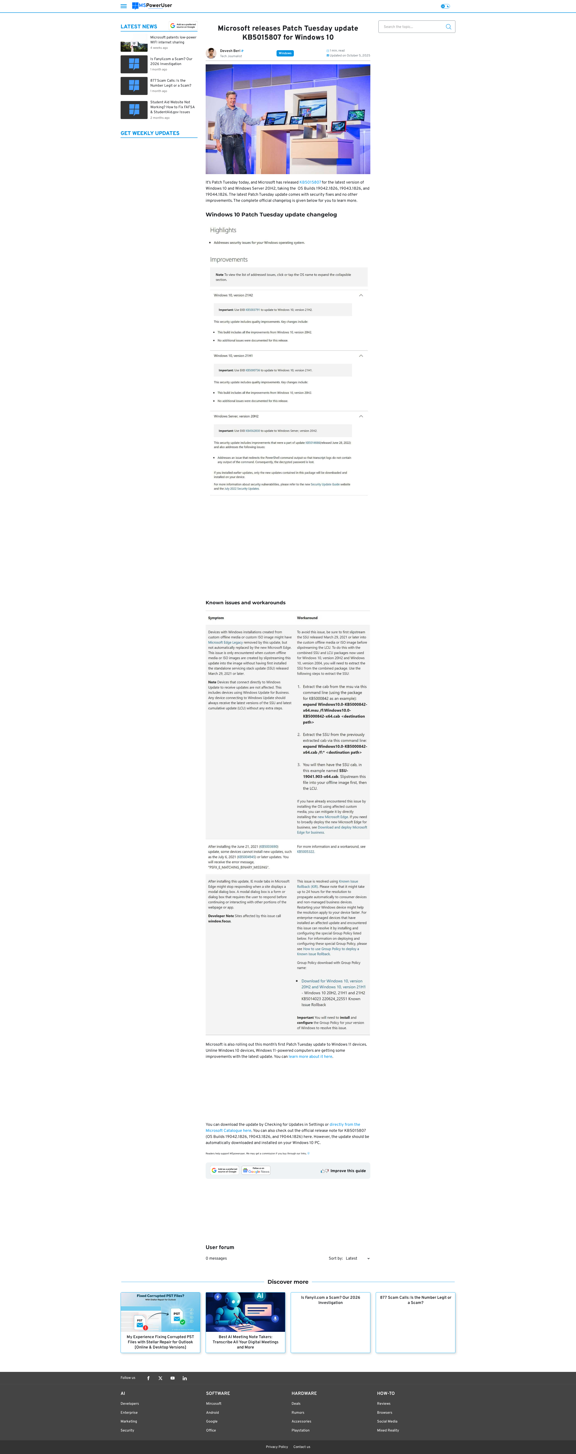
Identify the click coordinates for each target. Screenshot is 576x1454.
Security (127, 1430)
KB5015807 (310, 182)
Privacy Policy (277, 1447)
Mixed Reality (388, 1430)
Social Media (387, 1421)
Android (212, 1413)
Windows (285, 53)
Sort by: (336, 1258)
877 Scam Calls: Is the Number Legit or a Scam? (415, 1300)
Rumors (298, 1413)
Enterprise (129, 1413)
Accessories (301, 1421)
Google (212, 1421)
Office (211, 1430)
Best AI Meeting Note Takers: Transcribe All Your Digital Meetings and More (246, 1342)
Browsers (384, 1413)
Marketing (129, 1421)
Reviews (384, 1404)
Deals (296, 1404)
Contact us (301, 1447)
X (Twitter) (160, 1378)
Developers (130, 1404)
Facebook (148, 1378)
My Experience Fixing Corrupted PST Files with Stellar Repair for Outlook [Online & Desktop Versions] (160, 1342)
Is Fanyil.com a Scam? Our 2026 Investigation (330, 1300)
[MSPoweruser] (152, 6)
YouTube (173, 1378)
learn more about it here (310, 1056)
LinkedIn (185, 1378)
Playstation (301, 1430)
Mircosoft (213, 1404)
